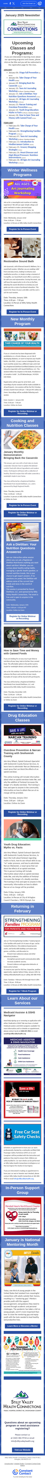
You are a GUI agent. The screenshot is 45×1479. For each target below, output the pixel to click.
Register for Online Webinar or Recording (22, 412)
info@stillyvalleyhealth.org (24, 1179)
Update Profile (19, 1464)
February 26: (14, 153)
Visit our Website (22, 1450)
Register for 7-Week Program (22, 991)
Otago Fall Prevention (28, 73)
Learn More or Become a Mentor (22, 1326)
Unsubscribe (8, 1464)
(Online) (38, 97)
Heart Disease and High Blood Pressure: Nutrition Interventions (23, 155)
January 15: (14, 94)
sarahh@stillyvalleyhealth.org (15, 1034)
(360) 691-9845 (26, 1031)
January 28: (14, 115)
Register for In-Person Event (22, 229)
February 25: (14, 147)
